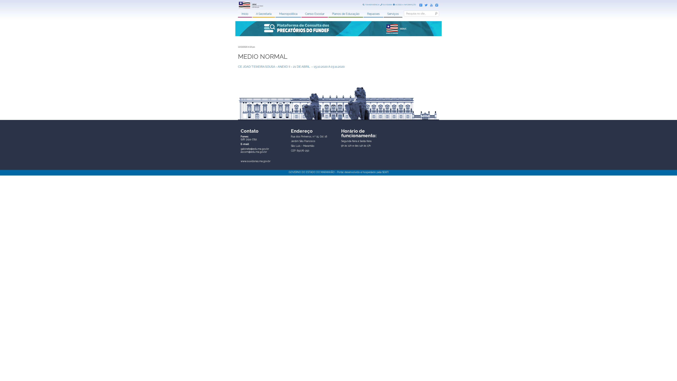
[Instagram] (436, 4)
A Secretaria (264, 14)
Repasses (373, 14)
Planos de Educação (345, 14)
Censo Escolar (314, 14)
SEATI (385, 172)
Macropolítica (288, 14)
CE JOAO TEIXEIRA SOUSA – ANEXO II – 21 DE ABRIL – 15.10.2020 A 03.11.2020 (291, 66)
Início (245, 14)
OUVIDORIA (387, 5)
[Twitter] (425, 4)
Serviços (393, 14)
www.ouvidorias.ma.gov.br (255, 161)
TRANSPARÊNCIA (372, 5)
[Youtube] (430, 4)
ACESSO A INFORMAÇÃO (405, 5)
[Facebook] (420, 4)
